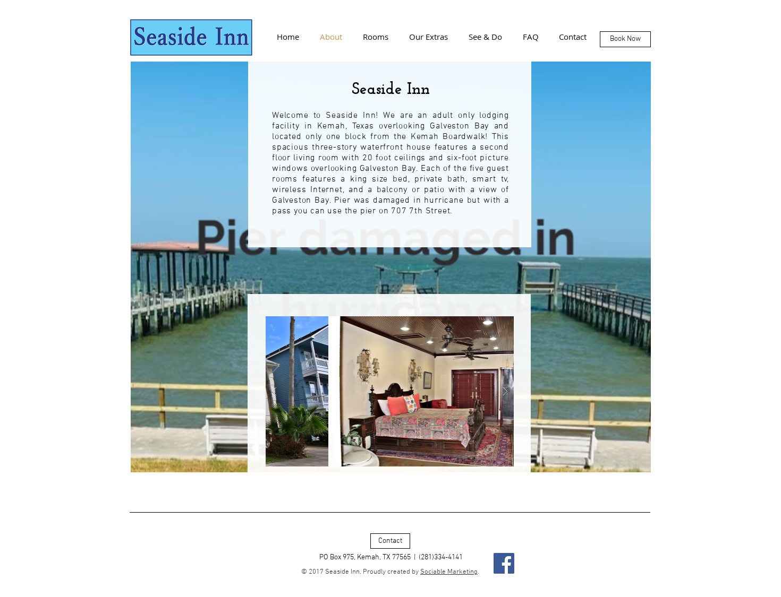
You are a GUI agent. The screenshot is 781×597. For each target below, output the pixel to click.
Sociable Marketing (449, 572)
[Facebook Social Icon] (504, 563)
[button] (390, 391)
